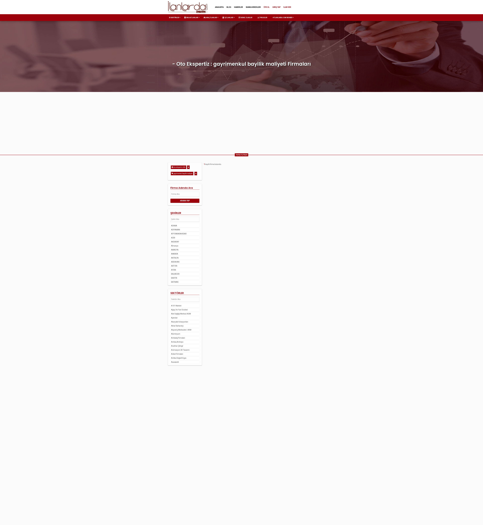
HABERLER (238, 7)
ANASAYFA (219, 7)
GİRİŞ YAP (276, 7)
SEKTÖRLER (174, 17)
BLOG (229, 7)
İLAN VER (287, 7)
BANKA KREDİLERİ (253, 7)
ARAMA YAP (185, 201)
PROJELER (263, 17)
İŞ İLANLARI (228, 17)
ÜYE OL (267, 7)
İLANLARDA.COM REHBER (283, 17)
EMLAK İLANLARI (192, 17)
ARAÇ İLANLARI (211, 17)
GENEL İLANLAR (246, 17)
